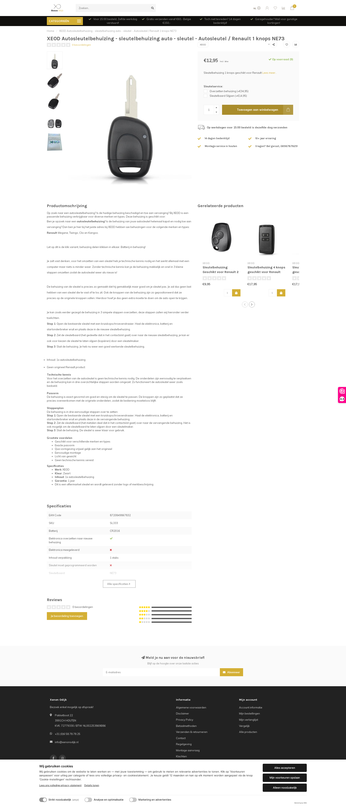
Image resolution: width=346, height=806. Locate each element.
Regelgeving (184, 744)
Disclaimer (182, 713)
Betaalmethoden (186, 725)
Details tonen (91, 785)
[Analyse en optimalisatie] (88, 800)
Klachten (181, 756)
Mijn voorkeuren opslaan (285, 777)
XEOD (203, 44)
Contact (181, 738)
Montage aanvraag (188, 750)
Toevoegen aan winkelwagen (257, 110)
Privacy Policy (184, 719)
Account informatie (250, 707)
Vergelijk (244, 725)
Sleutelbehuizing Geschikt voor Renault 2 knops (221, 271)
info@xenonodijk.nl (66, 742)
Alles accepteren (284, 767)
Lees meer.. (269, 72)
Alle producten (248, 731)
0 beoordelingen (81, 44)
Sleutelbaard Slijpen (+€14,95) (228, 95)
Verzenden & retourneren (191, 731)
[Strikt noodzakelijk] (43, 800)
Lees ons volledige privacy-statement (60, 785)
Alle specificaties (118, 583)
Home (50, 30)
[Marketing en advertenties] (133, 800)
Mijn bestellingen (249, 713)
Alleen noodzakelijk (285, 787)
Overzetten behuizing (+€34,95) (229, 91)
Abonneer (233, 672)
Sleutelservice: (213, 86)
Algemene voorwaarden (191, 707)
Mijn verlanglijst (248, 719)
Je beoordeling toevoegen (67, 616)
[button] (245, 304)
